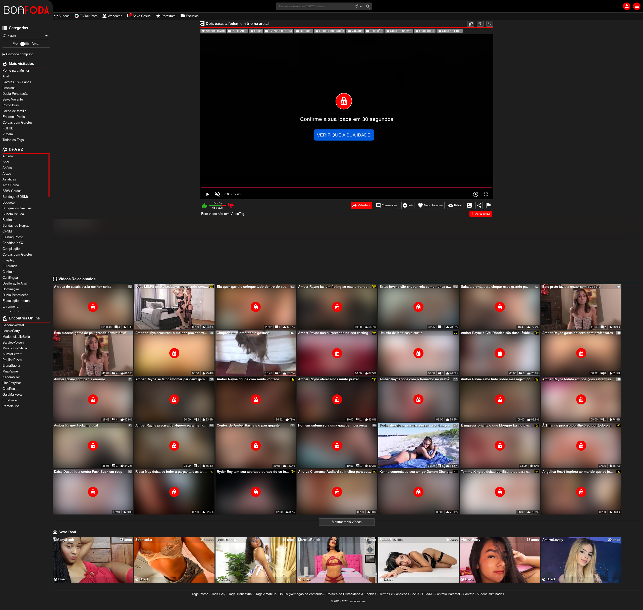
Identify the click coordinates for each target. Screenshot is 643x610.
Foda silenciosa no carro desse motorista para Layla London (416, 425)
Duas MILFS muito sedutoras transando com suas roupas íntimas (171, 287)
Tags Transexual (240, 594)
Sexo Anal (239, 30)
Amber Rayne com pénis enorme (79, 379)
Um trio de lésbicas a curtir (401, 333)
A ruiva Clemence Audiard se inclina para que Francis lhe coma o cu (334, 472)
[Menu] (636, 6)
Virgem (8, 134)
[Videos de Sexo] (26, 10)
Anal (6, 76)
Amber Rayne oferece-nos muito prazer (328, 379)
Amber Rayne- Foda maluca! (76, 425)
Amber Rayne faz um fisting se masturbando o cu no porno (334, 287)
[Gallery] (469, 205)
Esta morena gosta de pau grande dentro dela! (90, 333)
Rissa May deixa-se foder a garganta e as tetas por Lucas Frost (171, 472)
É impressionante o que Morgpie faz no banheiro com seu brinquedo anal (497, 425)
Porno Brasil (12, 105)
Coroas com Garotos (18, 122)
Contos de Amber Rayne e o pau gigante (248, 425)
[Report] (488, 205)
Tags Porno (200, 594)
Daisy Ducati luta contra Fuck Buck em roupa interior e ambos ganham (90, 472)
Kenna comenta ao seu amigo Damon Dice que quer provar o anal (416, 472)
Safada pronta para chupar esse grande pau (495, 287)
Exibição (376, 30)
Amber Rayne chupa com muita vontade (248, 379)
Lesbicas (10, 88)
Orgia (258, 30)
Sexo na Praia (451, 30)
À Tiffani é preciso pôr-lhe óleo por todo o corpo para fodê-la (578, 425)
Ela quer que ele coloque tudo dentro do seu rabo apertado (253, 287)
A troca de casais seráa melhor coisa (82, 287)
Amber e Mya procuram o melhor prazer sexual (171, 333)
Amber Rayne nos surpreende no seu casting (333, 333)
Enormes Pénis (14, 117)
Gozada (357, 30)
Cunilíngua (426, 30)
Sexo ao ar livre (400, 30)
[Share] (479, 205)
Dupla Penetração (16, 94)
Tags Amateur (265, 594)
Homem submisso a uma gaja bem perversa (332, 425)
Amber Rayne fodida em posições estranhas (576, 379)
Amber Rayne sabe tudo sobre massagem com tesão (497, 379)
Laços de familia (15, 111)
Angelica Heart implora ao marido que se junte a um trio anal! (578, 472)
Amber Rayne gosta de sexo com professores (577, 333)
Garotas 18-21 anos (17, 82)
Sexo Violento (13, 99)
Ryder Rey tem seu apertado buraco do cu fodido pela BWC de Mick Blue (253, 472)
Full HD (8, 128)
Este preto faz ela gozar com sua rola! (571, 287)
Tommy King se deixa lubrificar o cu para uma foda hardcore (497, 472)
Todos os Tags (14, 140)
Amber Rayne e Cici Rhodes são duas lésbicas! (497, 333)
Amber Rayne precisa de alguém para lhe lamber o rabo (171, 425)
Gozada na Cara (281, 30)
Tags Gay (218, 594)
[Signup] (626, 6)
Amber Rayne (215, 30)
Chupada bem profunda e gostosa (243, 333)
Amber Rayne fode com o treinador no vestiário (416, 379)
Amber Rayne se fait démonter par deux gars (170, 379)
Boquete (305, 30)
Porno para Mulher (16, 70)
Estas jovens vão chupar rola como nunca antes (416, 287)
